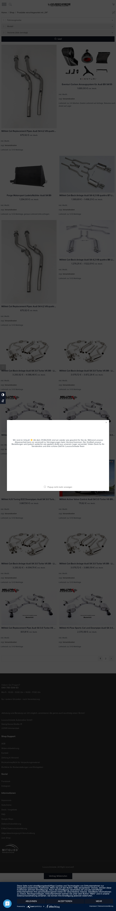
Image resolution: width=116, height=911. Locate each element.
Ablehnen (31, 901)
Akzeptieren (65, 901)
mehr (99, 901)
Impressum (93, 906)
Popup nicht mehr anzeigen (60, 487)
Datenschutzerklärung (105, 906)
